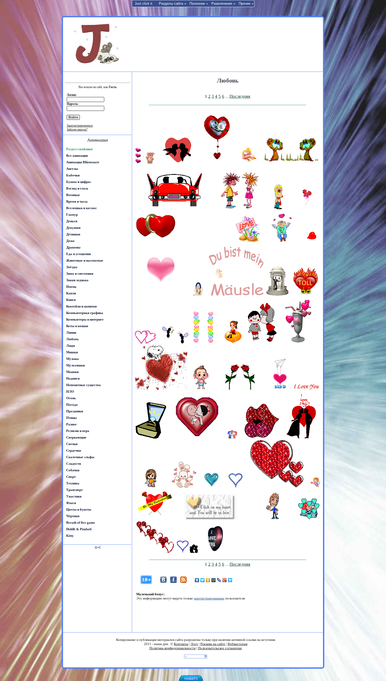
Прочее (244, 4)
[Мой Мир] (213, 580)
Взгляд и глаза (77, 188)
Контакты (181, 644)
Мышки (72, 372)
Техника (72, 483)
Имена (71, 287)
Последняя (239, 96)
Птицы (71, 418)
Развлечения (221, 4)
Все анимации (77, 156)
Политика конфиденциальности (172, 648)
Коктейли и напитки (81, 306)
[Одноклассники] (208, 580)
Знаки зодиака (77, 280)
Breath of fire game (80, 523)
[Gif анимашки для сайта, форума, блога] (97, 44)
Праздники (74, 411)
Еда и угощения (78, 254)
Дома (70, 241)
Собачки (72, 470)
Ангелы (72, 169)
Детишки (73, 234)
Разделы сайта (171, 4)
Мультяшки (75, 365)
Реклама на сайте (212, 644)
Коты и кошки (77, 326)
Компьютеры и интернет (84, 319)
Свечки (71, 444)
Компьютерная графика (84, 313)
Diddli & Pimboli (79, 529)
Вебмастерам (237, 644)
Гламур (72, 215)
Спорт (71, 477)
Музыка (72, 359)
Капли (71, 293)
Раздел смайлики (79, 149)
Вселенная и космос (81, 208)
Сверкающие (76, 437)
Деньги (71, 221)
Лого (194, 644)
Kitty (70, 536)
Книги (71, 300)
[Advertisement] (226, 44)
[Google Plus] (224, 580)
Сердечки (73, 450)
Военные (73, 195)
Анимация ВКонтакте (82, 162)
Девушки (73, 228)
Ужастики (73, 496)
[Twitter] (202, 580)
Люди (70, 346)
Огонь (71, 398)
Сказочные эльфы (80, 457)
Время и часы (76, 201)
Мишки (72, 352)
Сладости (73, 464)
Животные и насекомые (84, 260)
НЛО (70, 391)
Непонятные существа (83, 385)
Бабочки (73, 175)
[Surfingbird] (230, 580)
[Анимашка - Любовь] (138, 162)
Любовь (72, 339)
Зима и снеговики (79, 273)
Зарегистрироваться (80, 125)
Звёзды (71, 267)
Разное (71, 424)
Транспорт (74, 490)
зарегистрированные (209, 598)
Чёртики (72, 516)
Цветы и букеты (78, 509)
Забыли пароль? (77, 129)
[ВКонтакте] (197, 580)
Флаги (71, 503)
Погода (72, 405)
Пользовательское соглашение (220, 648)
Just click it (143, 4)
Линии (71, 332)
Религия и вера (77, 431)
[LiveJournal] (219, 580)
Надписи (73, 378)
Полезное (197, 4)
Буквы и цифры (78, 182)
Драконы (73, 247)
